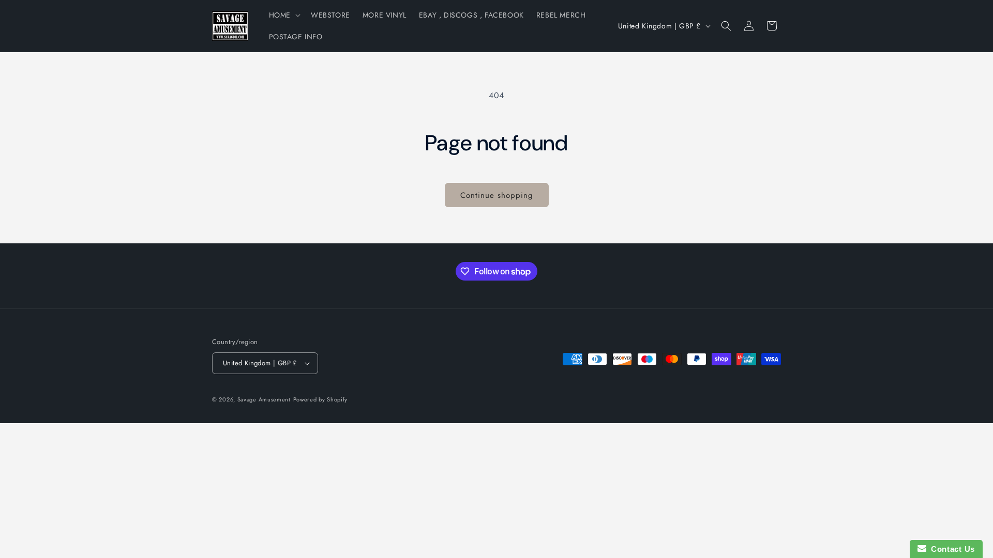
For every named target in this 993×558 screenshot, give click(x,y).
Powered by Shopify (320, 399)
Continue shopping (496, 195)
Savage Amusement (264, 399)
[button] (284, 15)
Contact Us (950, 549)
